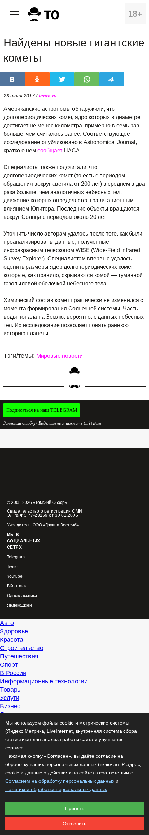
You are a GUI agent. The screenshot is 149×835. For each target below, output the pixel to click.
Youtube (15, 576)
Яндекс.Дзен (19, 605)
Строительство (21, 648)
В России (13, 672)
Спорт (9, 664)
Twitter (13, 567)
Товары (11, 689)
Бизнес (10, 706)
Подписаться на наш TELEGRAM (41, 410)
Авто (7, 623)
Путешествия (19, 656)
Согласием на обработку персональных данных (59, 781)
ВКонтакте (17, 586)
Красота (11, 639)
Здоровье (14, 631)
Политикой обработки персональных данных (56, 789)
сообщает (49, 150)
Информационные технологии (44, 681)
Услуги (9, 697)
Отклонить (74, 823)
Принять (74, 808)
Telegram (16, 557)
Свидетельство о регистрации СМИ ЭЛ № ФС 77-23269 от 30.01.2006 (44, 513)
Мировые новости (59, 356)
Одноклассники (22, 596)
